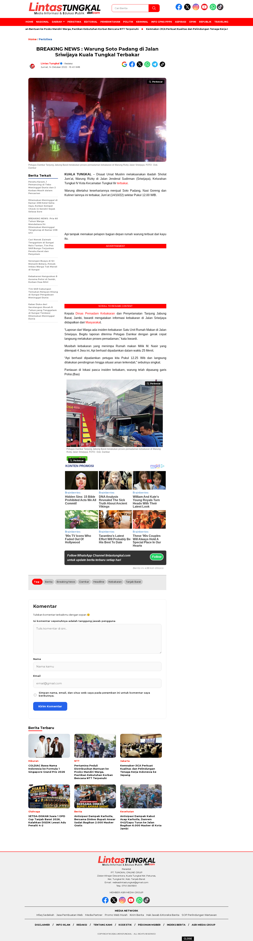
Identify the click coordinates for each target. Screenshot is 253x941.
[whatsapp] (213, 9)
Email (37, 675)
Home (29, 21)
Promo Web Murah (116, 914)
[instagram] (196, 9)
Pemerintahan (110, 21)
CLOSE (188, 938)
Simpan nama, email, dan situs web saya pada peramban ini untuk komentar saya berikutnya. (94, 694)
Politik (128, 21)
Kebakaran (115, 581)
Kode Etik (125, 924)
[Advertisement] (115, 214)
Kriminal (142, 21)
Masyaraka (93, 322)
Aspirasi (180, 21)
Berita (48, 581)
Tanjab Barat (133, 581)
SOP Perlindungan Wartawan (199, 914)
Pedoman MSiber (149, 924)
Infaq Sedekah (45, 914)
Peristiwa (74, 21)
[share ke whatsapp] (148, 66)
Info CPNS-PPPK (161, 21)
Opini (192, 21)
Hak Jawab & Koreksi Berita (162, 914)
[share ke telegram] (155, 66)
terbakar (122, 183)
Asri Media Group (203, 924)
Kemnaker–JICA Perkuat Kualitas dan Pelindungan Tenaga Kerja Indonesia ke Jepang (178, 29)
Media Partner (93, 914)
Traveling (221, 21)
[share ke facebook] (133, 66)
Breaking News (66, 581)
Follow (156, 556)
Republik (205, 21)
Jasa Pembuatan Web (69, 914)
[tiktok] (221, 9)
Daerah (57, 21)
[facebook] (179, 9)
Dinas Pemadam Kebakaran (95, 313)
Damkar (84, 581)
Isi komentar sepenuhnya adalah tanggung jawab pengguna (74, 620)
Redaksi (81, 924)
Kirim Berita (137, 914)
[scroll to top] (242, 935)
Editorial (90, 21)
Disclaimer (42, 924)
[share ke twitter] (140, 66)
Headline (98, 581)
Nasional (42, 21)
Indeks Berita (176, 924)
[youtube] (205, 9)
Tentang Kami (102, 924)
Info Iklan (63, 924)
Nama (37, 658)
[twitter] (188, 9)
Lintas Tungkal (50, 63)
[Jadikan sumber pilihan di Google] (125, 66)
